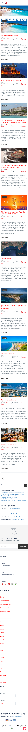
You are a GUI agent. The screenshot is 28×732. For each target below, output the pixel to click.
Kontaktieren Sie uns (5, 611)
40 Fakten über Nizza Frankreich (8, 495)
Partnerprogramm (4, 600)
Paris (1, 661)
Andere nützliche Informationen (10, 65)
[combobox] (8, 695)
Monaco (2, 647)
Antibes (2, 622)
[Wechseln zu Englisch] (4, 726)
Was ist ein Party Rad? (6, 498)
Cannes (4, 20)
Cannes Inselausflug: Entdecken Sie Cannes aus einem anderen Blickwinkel (13, 307)
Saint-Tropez (3, 675)
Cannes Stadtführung (8, 400)
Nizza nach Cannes (8, 353)
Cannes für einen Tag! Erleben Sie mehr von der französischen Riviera (13, 121)
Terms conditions (22, 714)
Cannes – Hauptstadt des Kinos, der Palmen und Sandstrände (13, 166)
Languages (3, 693)
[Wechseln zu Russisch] (14, 728)
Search (3, 484)
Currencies (2, 700)
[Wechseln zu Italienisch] (23, 726)
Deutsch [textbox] (3, 696)
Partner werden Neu (5, 608)
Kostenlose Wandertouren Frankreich (9, 497)
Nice (1, 654)
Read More (4, 59)
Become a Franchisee (5, 604)
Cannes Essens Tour (8, 445)
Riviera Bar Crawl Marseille (14, 508)
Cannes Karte (6, 258)
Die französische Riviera (9, 35)
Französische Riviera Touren (11, 80)
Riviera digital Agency (16, 716)
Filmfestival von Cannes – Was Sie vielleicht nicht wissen (13, 213)
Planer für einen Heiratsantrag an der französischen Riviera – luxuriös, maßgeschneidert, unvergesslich (12, 493)
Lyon (1, 668)
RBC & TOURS (5, 39)
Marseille (2, 636)
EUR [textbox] (2, 703)
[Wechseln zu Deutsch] (17, 726)
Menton (2, 643)
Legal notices (13, 714)
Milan (1, 650)
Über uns (2, 597)
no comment (23, 39)
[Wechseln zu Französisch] (12, 726)
